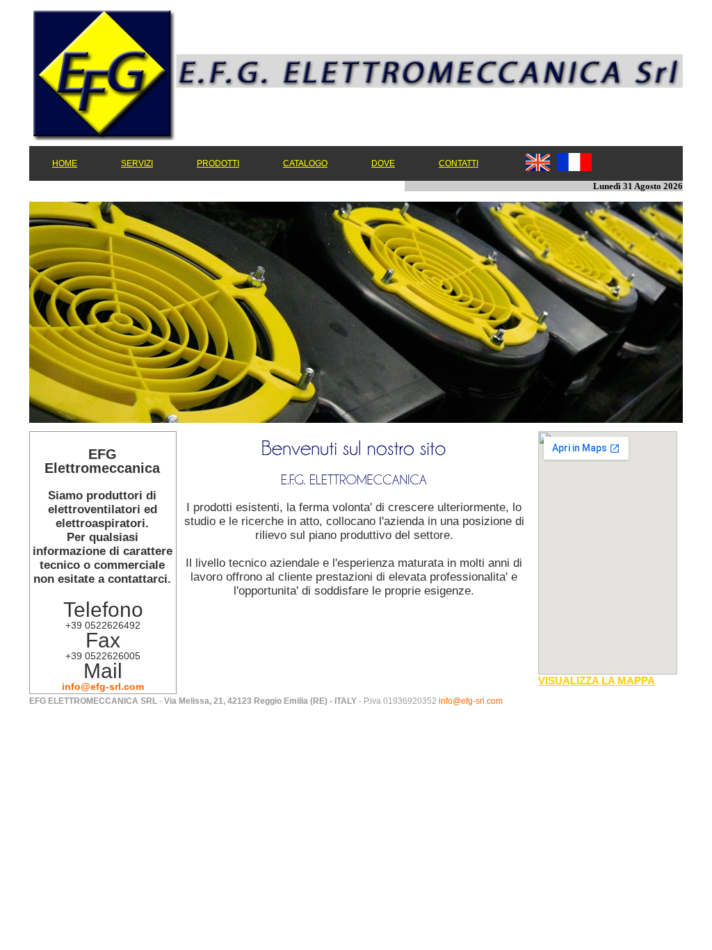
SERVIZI (137, 163)
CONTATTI (458, 163)
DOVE (383, 163)
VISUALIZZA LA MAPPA (596, 680)
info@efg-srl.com (103, 686)
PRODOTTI (218, 163)
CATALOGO (305, 163)
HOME (64, 163)
